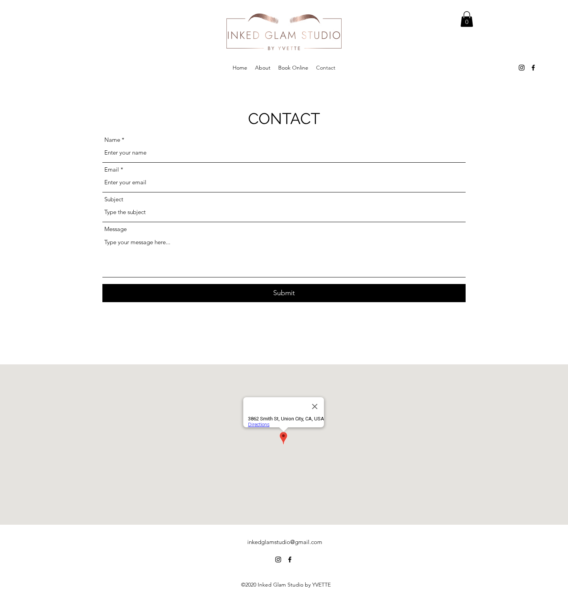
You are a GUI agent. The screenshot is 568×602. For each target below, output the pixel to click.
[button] (466, 19)
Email (111, 169)
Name (112, 140)
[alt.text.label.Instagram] (521, 67)
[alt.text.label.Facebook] (533, 67)
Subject (113, 199)
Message (115, 229)
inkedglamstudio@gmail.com (284, 542)
